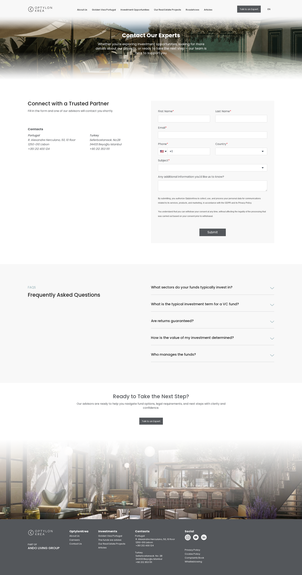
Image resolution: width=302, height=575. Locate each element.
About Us (82, 9)
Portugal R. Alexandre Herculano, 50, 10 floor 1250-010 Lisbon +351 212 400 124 (155, 540)
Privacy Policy (244, 203)
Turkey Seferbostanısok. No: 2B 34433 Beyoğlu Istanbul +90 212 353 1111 (148, 557)
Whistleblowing (193, 561)
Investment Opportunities (135, 9)
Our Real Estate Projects (167, 9)
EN (269, 9)
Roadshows (192, 9)
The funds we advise (109, 540)
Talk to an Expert (249, 9)
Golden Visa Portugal (104, 9)
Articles (208, 9)
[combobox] (241, 151)
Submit (212, 232)
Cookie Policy (192, 554)
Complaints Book (194, 557)
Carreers (74, 540)
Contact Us (75, 543)
